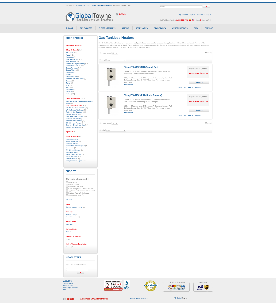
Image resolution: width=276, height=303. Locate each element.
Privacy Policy (68, 285)
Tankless (69, 224)
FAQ (64, 290)
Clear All (69, 200)
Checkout (200, 14)
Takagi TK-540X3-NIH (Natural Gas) (141, 67)
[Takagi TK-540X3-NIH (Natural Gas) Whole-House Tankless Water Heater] (111, 77)
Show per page (105, 53)
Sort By (102, 60)
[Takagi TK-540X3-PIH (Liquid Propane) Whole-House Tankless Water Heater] (111, 105)
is (139, 298)
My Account (183, 14)
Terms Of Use (68, 283)
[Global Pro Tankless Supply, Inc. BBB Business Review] (127, 281)
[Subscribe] (80, 272)
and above (74, 207)
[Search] (206, 6)
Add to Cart (181, 87)
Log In (209, 14)
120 (67, 232)
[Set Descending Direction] (126, 60)
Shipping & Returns (70, 287)
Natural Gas (70, 215)
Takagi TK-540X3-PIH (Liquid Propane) (143, 95)
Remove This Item (67, 182)
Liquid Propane (71, 217)
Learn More (128, 84)
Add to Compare (194, 87)
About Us (67, 281)
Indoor (68, 247)
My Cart (192, 14)
